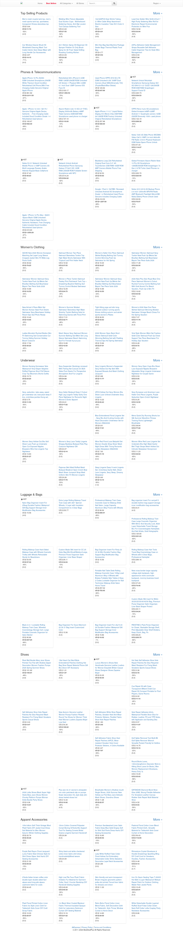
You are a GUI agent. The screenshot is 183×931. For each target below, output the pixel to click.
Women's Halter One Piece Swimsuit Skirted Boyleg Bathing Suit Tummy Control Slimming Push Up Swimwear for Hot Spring (109, 257)
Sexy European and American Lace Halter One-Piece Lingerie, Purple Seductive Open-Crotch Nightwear (145, 394)
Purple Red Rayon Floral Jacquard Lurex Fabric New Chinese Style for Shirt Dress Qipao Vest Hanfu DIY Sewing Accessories (36, 855)
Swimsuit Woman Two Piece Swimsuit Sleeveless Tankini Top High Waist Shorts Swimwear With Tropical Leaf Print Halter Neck (72, 257)
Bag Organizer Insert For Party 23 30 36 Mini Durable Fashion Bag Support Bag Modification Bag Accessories (108, 553)
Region (156, 3)
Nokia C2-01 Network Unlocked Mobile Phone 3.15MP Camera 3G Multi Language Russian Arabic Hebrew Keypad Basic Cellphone (35, 167)
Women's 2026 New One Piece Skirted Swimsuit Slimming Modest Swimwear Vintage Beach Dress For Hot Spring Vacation (146, 311)
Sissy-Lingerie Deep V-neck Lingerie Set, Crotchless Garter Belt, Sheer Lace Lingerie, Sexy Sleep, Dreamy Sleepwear (109, 471)
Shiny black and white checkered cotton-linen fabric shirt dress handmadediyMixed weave (72, 853)
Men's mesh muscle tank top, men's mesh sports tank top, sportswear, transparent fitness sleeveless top (36, 21)
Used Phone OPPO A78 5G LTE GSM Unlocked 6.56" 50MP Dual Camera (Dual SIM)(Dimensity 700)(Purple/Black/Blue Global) (109, 82)
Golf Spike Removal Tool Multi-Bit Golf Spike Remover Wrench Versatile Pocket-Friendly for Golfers (146, 740)
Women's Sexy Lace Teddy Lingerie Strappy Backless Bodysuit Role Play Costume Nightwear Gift (73, 444)
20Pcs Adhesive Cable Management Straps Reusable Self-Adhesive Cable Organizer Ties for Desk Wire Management (146, 49)
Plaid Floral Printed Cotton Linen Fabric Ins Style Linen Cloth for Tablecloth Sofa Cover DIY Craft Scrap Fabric (35, 907)
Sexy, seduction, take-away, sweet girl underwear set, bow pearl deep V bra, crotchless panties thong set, (36, 394)
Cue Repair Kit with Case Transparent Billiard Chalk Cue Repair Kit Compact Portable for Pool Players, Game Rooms (146, 690)
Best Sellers (51, 3)
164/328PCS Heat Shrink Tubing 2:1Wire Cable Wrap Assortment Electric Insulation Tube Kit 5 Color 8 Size (109, 23)
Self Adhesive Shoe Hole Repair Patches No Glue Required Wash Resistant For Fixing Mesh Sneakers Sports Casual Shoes (36, 716)
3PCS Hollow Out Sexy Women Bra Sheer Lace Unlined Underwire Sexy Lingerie (109, 394)
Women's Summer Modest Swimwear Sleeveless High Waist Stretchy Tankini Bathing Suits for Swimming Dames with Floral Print (72, 311)
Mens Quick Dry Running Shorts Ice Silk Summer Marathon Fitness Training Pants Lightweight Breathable (146, 419)
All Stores (80, 3)
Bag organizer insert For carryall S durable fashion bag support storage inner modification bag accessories (146, 502)
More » (157, 13)
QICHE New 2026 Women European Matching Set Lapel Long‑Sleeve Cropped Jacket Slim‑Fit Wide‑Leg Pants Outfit (36, 257)
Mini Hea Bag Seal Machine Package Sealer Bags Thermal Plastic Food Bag (109, 47)
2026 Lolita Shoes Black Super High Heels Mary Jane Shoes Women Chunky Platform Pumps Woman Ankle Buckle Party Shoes (36, 796)
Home (40, 3)
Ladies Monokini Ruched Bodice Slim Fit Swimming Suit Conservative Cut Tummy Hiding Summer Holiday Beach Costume (36, 337)
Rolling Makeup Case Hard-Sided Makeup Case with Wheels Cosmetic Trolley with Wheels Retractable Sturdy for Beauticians (36, 553)
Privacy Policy (87, 927)
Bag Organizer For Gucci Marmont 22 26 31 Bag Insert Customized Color (72, 627)
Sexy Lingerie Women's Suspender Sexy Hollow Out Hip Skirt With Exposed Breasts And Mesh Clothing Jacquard (109, 370)
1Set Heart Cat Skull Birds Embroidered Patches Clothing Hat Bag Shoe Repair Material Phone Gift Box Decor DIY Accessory (73, 664)
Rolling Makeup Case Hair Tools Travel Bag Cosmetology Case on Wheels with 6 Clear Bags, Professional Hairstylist (145, 553)
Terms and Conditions (102, 927)
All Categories (65, 3)
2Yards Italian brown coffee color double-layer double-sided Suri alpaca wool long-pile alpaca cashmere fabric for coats (35, 881)
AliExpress (76, 927)
